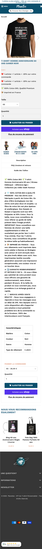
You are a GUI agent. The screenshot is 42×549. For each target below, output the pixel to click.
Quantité (5, 111)
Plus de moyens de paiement (21, 134)
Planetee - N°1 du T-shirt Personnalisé (22, 496)
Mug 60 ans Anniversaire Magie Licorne (11, 439)
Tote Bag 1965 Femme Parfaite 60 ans (31, 439)
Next (38, 37)
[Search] (10, 10)
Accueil (4, 17)
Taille (3, 100)
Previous (3, 37)
